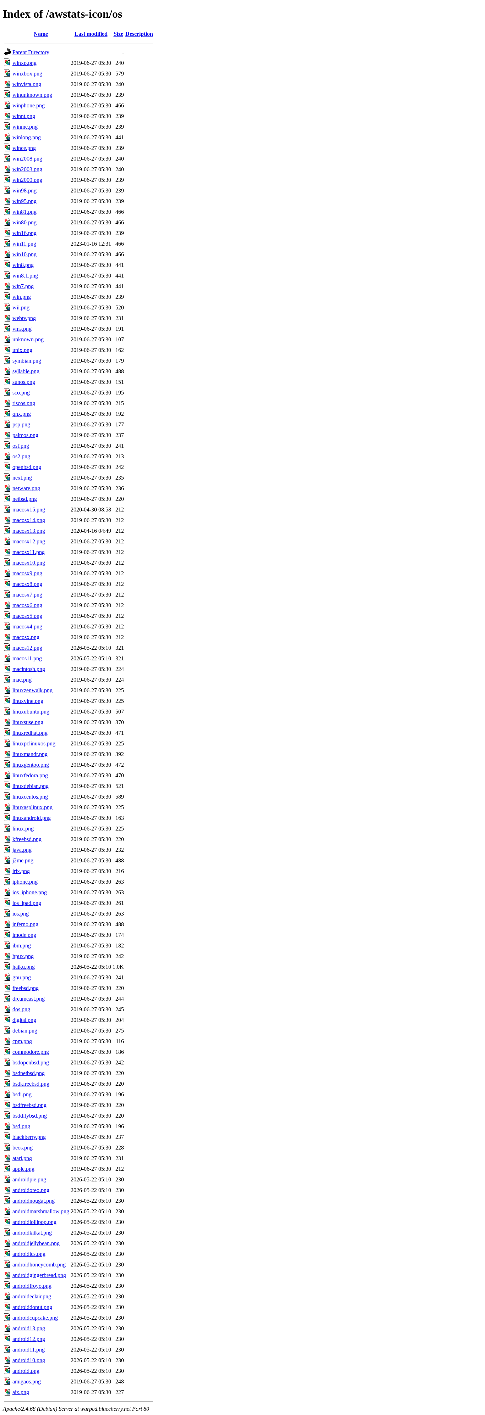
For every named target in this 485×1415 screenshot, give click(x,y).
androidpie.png (29, 1179)
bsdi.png (22, 1094)
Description (139, 34)
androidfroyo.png (31, 1286)
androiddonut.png (32, 1307)
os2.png (21, 456)
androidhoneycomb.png (39, 1265)
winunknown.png (32, 95)
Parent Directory (30, 52)
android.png (25, 1371)
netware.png (26, 488)
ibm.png (21, 946)
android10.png (28, 1360)
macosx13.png (28, 531)
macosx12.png (28, 541)
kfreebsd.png (27, 839)
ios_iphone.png (29, 892)
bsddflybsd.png (29, 1116)
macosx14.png (28, 520)
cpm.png (22, 1041)
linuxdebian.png (30, 786)
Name (41, 34)
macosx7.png (27, 595)
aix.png (20, 1392)
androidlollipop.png (34, 1222)
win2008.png (27, 159)
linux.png (23, 829)
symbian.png (26, 361)
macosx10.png (28, 563)
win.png (21, 297)
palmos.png (25, 435)
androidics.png (28, 1254)
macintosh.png (28, 669)
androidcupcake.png (35, 1318)
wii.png (20, 307)
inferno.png (25, 924)
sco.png (21, 393)
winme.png (25, 127)
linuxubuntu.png (30, 712)
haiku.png (23, 967)
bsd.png (21, 1126)
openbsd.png (26, 467)
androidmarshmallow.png (40, 1211)
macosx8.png (27, 584)
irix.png (21, 871)
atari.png (22, 1158)
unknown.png (28, 339)
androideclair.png (31, 1296)
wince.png (24, 148)
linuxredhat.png (30, 733)
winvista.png (26, 84)
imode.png (24, 935)
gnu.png (21, 977)
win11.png (24, 244)
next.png (22, 478)
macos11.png (27, 658)
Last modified (91, 34)
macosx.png (25, 637)
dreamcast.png (28, 999)
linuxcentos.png (30, 797)
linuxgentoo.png (30, 765)
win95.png (24, 201)
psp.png (21, 424)
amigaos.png (26, 1381)
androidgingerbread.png (39, 1275)
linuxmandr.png (30, 754)
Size (118, 34)
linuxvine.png (27, 701)
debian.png (24, 1031)
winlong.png (26, 137)
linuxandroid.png (31, 818)
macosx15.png (28, 510)
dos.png (21, 1009)
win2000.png (27, 180)
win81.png (24, 212)
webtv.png (24, 318)
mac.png (22, 680)
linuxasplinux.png (32, 807)
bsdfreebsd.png (29, 1105)
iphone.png (25, 882)
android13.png (28, 1328)
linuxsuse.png (27, 722)
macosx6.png (27, 605)
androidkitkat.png (32, 1233)
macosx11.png (28, 552)
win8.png (23, 265)
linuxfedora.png (30, 775)
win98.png (24, 191)
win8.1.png (25, 276)
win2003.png (27, 169)
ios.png (20, 914)
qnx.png (21, 414)
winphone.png (28, 105)
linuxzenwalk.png (32, 690)
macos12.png (27, 648)
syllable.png (25, 371)
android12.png (28, 1339)
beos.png (22, 1148)
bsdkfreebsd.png (30, 1084)
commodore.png (30, 1052)
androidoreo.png (30, 1190)
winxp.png (24, 63)
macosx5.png (27, 616)
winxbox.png (27, 74)
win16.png (24, 233)
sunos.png (23, 382)
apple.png (23, 1169)
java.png (22, 850)
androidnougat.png (33, 1201)
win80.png (24, 222)
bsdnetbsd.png (28, 1073)
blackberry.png (29, 1137)
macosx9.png (27, 573)
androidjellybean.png (36, 1243)
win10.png (24, 254)
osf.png (20, 446)
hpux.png (23, 956)
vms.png (22, 329)
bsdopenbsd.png (30, 1062)
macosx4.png (27, 626)
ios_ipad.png (26, 903)
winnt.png (23, 116)
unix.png (22, 350)
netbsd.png (24, 499)
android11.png (28, 1350)
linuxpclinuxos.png (33, 743)
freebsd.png (25, 988)
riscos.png (23, 403)
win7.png (23, 286)
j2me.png (22, 860)
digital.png (24, 1020)
